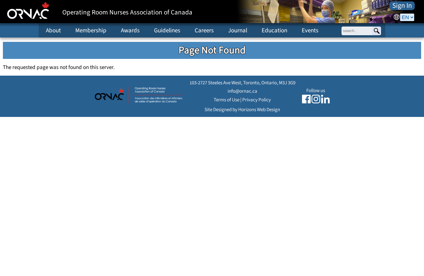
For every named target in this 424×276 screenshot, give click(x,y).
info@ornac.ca (242, 91)
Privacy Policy (256, 99)
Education (274, 30)
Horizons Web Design (259, 109)
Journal (237, 30)
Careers (204, 30)
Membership (90, 30)
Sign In (402, 5)
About (53, 30)
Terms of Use (226, 99)
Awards (130, 30)
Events (310, 30)
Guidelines (167, 30)
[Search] (376, 31)
